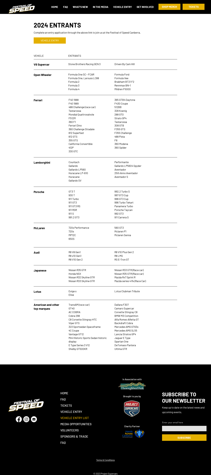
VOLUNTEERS (69, 430)
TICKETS (66, 405)
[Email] (34, 419)
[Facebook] (19, 419)
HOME (64, 393)
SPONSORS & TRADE (74, 436)
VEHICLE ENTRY (71, 411)
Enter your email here (172, 422)
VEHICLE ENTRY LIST (74, 418)
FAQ (63, 399)
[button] (145, 7)
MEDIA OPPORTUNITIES (76, 424)
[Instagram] (26, 419)
